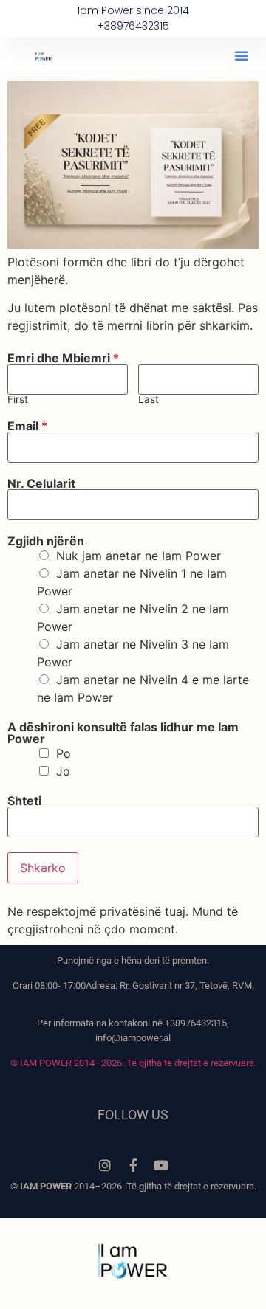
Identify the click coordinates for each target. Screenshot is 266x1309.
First (17, 400)
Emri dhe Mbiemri (63, 358)
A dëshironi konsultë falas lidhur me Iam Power (123, 733)
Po (63, 753)
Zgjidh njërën (45, 541)
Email (27, 426)
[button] (242, 55)
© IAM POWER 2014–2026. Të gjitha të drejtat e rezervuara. (133, 1062)
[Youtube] (161, 1165)
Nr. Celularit (41, 483)
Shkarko (43, 867)
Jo (63, 771)
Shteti (24, 801)
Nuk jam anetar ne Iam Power (138, 555)
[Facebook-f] (133, 1165)
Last (148, 400)
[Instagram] (105, 1165)
